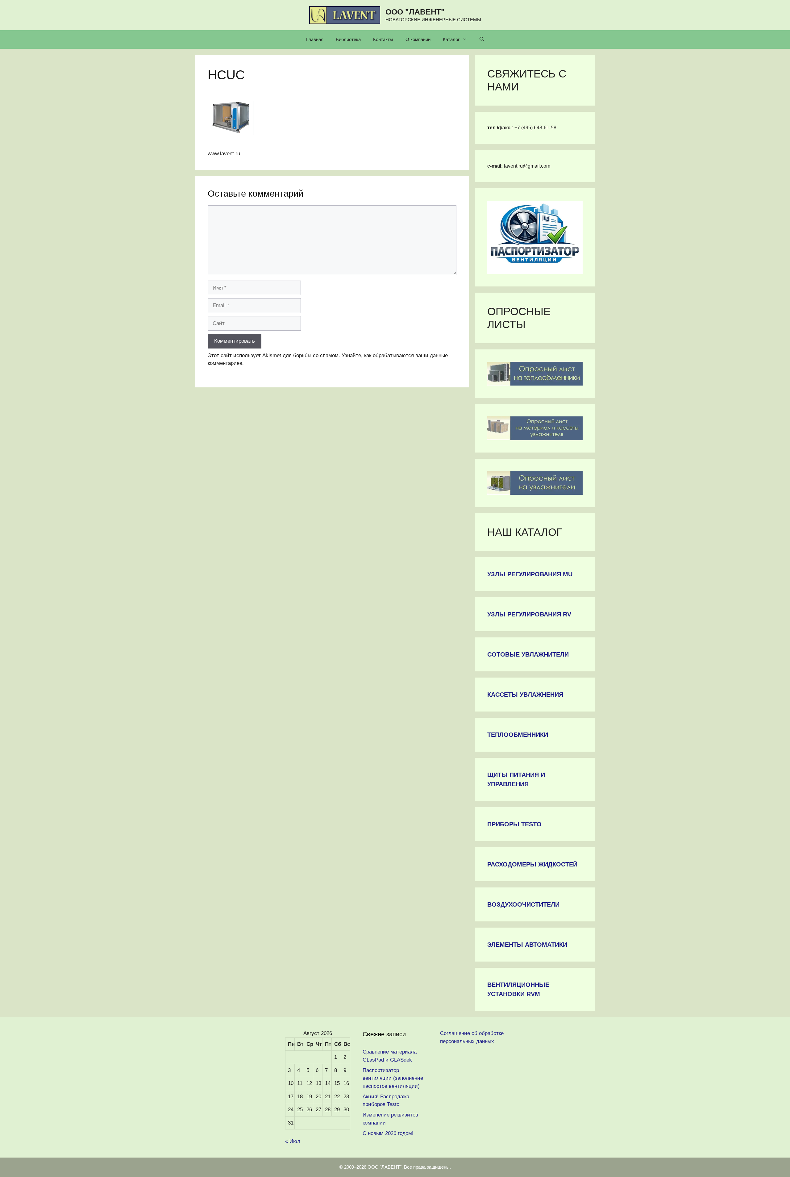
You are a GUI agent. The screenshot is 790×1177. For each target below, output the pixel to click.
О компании (417, 39)
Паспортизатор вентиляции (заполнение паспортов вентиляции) (393, 1078)
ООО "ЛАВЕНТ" (415, 11)
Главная (314, 39)
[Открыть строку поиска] (481, 39)
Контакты (383, 39)
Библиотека (348, 39)
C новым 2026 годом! (388, 1133)
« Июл (292, 1141)
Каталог (451, 39)
